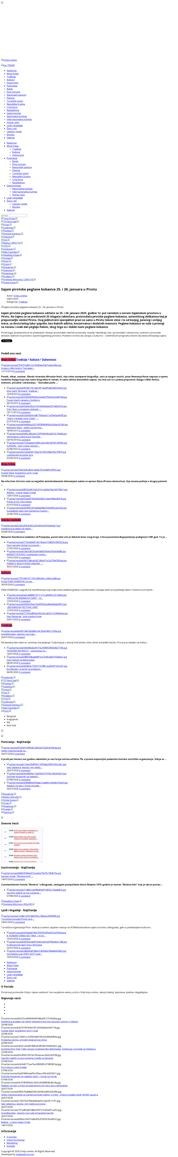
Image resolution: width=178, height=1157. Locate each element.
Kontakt (11, 1146)
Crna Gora (17, 179)
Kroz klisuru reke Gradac (14, 1067)
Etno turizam (19, 164)
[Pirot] (6, 261)
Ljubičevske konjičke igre (20, 455)
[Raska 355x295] (11, 797)
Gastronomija (14, 185)
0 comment (19, 371)
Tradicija (16, 149)
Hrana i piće (18, 194)
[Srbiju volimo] (9, 60)
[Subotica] (8, 270)
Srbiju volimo (20, 295)
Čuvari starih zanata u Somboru (23, 400)
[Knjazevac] (8, 273)
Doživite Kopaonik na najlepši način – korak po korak (29, 1076)
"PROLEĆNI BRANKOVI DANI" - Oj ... (25, 598)
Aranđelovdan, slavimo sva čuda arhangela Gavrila (27, 1113)
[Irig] (5, 239)
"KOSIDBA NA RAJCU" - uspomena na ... (27, 650)
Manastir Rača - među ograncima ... (25, 427)
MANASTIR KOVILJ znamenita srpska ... (27, 554)
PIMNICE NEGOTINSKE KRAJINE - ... (25, 563)
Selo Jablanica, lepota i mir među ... (24, 767)
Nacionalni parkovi (22, 167)
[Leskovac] (8, 249)
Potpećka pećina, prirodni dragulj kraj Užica (24, 1039)
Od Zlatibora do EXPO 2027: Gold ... (24, 954)
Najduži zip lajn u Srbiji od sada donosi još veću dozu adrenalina (34, 1085)
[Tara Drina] (9, 218)
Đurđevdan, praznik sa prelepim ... (24, 669)
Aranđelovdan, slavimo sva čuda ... (18, 634)
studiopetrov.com (25, 1154)
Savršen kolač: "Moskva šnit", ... (17, 876)
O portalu (12, 1136)
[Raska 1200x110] (12, 242)
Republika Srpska (21, 176)
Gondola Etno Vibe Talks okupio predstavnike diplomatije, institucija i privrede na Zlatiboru (48, 1049)
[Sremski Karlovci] (12, 233)
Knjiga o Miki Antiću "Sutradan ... (18, 368)
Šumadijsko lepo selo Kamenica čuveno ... (28, 510)
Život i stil (12, 200)
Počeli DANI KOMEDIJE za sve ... (17, 581)
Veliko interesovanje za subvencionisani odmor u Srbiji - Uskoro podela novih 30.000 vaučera (49, 1094)
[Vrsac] (6, 224)
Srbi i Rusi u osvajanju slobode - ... (24, 409)
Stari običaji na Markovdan (21, 659)
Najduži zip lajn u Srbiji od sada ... (24, 785)
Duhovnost (18, 155)
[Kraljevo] (8, 276)
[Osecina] (7, 236)
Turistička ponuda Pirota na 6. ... (17, 919)
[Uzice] (6, 264)
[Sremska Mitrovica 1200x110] (18, 279)
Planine (16, 170)
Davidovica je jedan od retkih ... (17, 528)
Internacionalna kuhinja (24, 191)
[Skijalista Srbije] (11, 255)
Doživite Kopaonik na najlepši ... (23, 776)
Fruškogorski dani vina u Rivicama (24, 944)
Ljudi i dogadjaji (15, 197)
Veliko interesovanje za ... (14, 750)
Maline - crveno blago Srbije (21, 492)
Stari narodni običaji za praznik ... (24, 545)
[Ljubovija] (8, 227)
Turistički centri (20, 173)
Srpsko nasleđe (11, 520)
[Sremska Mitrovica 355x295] (18, 904)
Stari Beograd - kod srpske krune (24, 616)
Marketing (12, 1143)
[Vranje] (7, 258)
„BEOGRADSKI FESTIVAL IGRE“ (22, 607)
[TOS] (6, 245)
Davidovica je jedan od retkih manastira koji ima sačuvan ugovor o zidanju (39, 1021)
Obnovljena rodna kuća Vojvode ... (24, 436)
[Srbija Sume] (9, 282)
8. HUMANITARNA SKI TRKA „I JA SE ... (26, 935)
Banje (15, 161)
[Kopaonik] (8, 267)
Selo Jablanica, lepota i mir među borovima (23, 1103)
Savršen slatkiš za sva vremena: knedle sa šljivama (27, 1058)
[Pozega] (7, 230)
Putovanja (12, 158)
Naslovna (12, 142)
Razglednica (18, 182)
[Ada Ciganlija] (10, 252)
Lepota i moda (19, 203)
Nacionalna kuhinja (22, 188)
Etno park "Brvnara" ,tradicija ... (23, 391)
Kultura (16, 152)
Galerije (11, 210)
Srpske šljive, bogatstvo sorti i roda (19, 472)
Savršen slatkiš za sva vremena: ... (24, 892)
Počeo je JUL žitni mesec (19, 501)
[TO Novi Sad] (10, 221)
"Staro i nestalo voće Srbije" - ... (23, 418)
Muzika (16, 207)
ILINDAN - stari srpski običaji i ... (23, 445)
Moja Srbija (12, 146)
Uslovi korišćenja (15, 1139)
